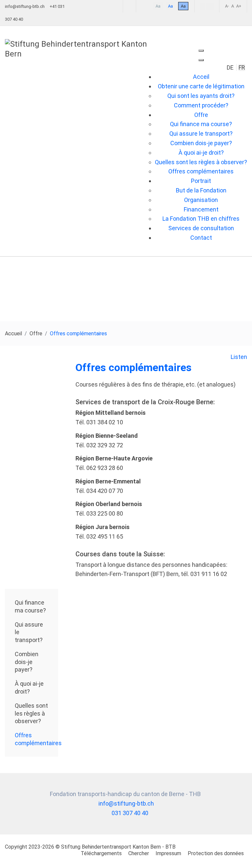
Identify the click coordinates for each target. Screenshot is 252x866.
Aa (158, 6)
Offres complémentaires (36, 739)
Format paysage (210, 6)
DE (231, 67)
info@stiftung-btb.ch (25, 6)
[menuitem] (201, 76)
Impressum (168, 853)
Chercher (138, 853)
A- (227, 6)
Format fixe (202, 6)
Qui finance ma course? (30, 606)
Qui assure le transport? (29, 632)
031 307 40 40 (130, 813)
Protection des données (216, 853)
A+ (238, 6)
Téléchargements (101, 853)
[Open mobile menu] (201, 51)
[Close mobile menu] (201, 60)
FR (242, 67)
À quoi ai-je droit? (29, 687)
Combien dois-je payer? (26, 662)
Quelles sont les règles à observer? (31, 713)
